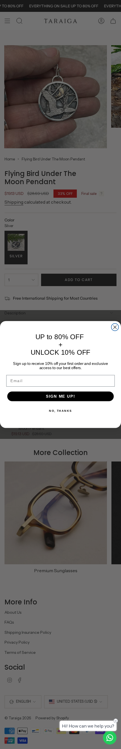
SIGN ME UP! (60, 396)
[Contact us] (109, 737)
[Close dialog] (115, 327)
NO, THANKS (60, 411)
